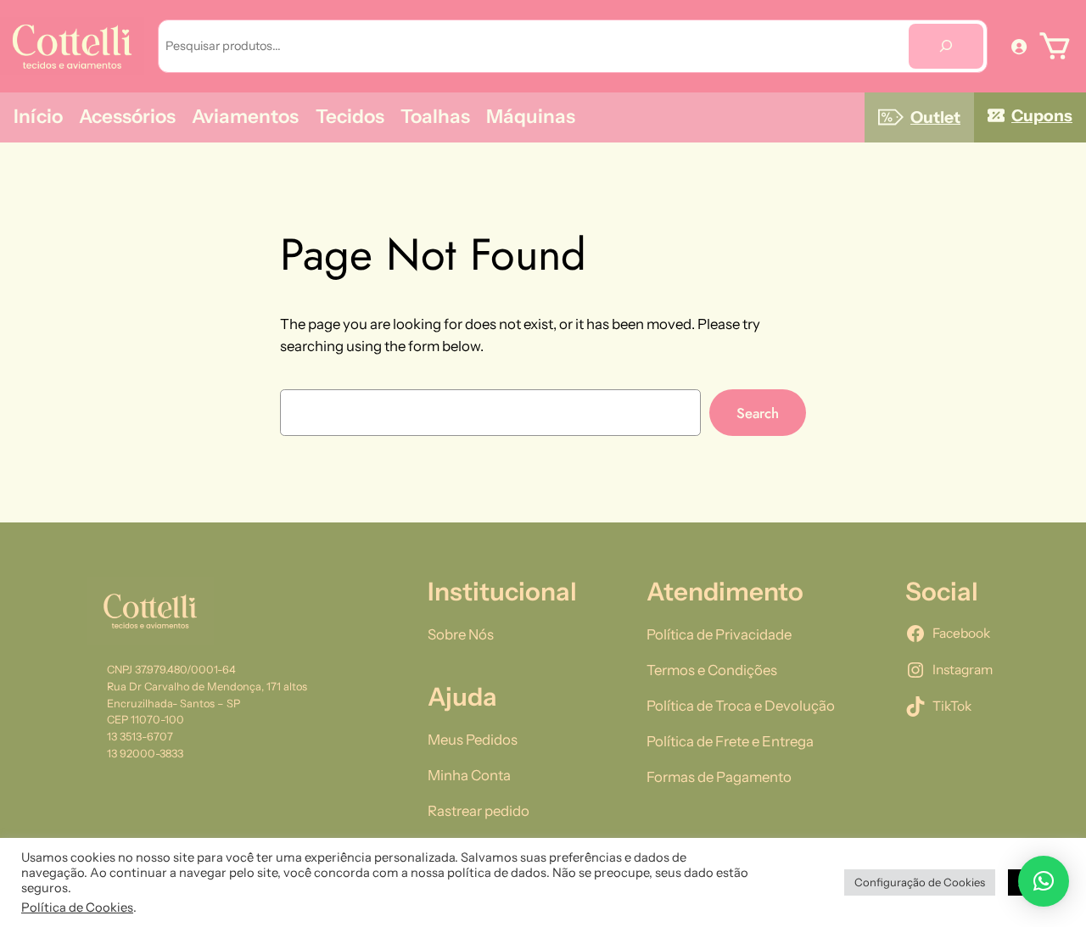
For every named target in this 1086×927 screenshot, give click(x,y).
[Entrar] (1019, 46)
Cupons (1041, 115)
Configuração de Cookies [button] (919, 882)
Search (757, 413)
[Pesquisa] (946, 46)
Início (38, 116)
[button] (1043, 881)
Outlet (935, 117)
